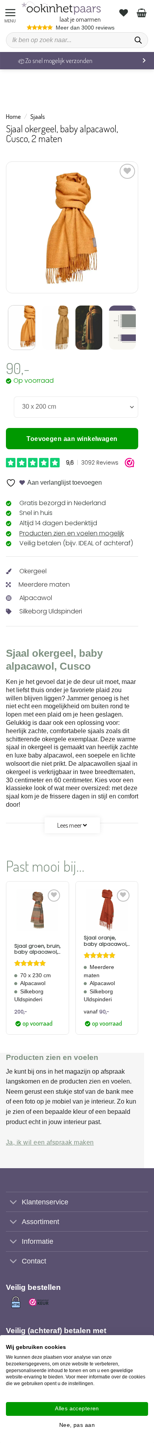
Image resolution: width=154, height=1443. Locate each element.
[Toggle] (13, 1202)
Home (13, 116)
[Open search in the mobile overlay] (77, 40)
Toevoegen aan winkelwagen (72, 438)
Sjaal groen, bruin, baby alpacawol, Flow (37, 949)
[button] (11, 13)
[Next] (118, 227)
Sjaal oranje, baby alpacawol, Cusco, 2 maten (105, 941)
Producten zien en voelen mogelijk (71, 533)
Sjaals (37, 116)
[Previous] (26, 227)
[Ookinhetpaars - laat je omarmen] (61, 8)
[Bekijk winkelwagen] (142, 13)
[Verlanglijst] (124, 13)
